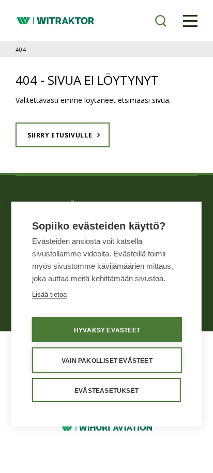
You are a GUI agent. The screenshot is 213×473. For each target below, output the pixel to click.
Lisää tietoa (49, 294)
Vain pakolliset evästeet (107, 360)
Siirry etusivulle (59, 135)
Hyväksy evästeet (107, 330)
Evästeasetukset (106, 390)
